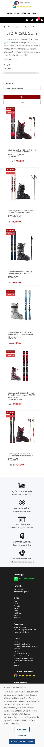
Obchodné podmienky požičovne (25, 646)
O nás (16, 604)
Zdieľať (22, 102)
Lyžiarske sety (10, 42)
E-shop (34, 13)
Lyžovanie (19, 27)
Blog (15, 601)
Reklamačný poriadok (21, 656)
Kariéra (16, 665)
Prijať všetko (22, 729)
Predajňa (17, 606)
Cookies (17, 663)
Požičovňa (25, 13)
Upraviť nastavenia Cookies (22, 742)
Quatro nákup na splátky (22, 653)
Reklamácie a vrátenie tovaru (24, 658)
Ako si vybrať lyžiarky (21, 632)
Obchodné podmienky (22, 644)
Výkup (16, 615)
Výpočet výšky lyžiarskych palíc (25, 630)
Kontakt (17, 618)
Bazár (9, 13)
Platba (16, 651)
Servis (16, 13)
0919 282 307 (18, 589)
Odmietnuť (22, 735)
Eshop (10, 27)
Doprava (17, 649)
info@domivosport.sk (21, 592)
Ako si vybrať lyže (20, 627)
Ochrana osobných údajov (23, 660)
